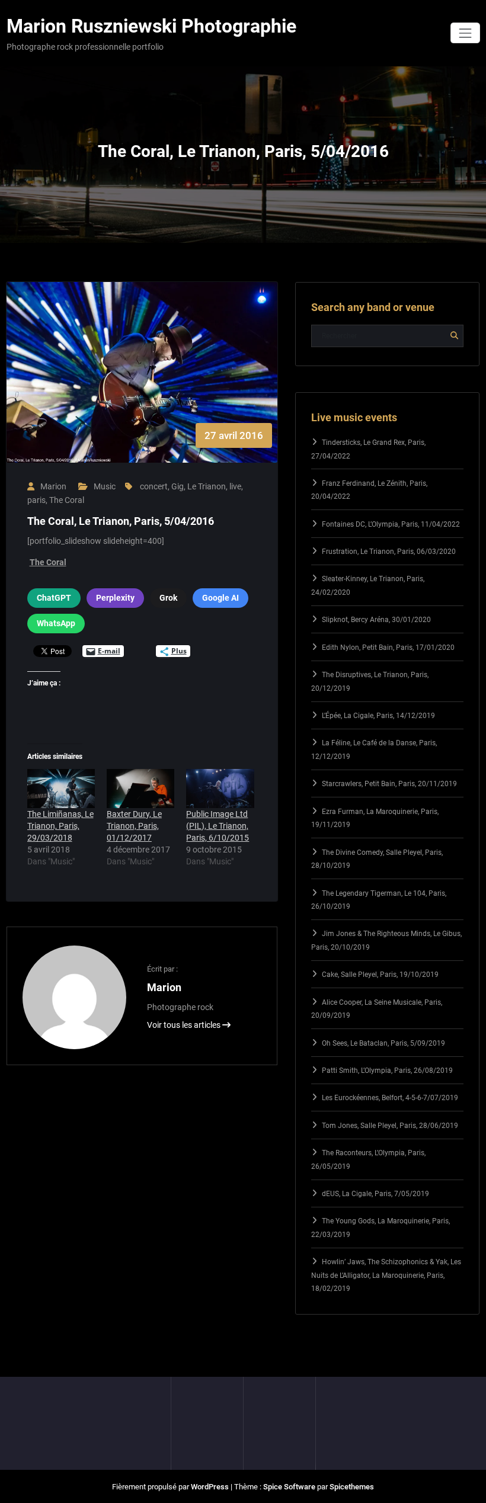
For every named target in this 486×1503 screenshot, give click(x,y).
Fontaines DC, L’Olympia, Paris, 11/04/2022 (391, 524)
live (235, 486)
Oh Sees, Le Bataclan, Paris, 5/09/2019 (383, 1043)
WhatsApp (56, 623)
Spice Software (289, 1486)
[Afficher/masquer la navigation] (464, 33)
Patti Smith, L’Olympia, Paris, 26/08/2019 (387, 1070)
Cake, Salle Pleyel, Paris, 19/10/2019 (380, 974)
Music (105, 486)
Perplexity (115, 598)
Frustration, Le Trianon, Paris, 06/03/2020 (389, 551)
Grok (168, 598)
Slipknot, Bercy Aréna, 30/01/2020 (376, 620)
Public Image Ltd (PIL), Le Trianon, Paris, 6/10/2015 (217, 825)
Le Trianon (206, 486)
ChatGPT (54, 598)
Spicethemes (352, 1486)
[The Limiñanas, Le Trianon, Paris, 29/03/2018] (61, 788)
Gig (177, 486)
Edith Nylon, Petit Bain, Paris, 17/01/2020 (388, 647)
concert (154, 486)
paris (36, 500)
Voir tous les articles (184, 1025)
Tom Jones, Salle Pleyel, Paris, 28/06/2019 (390, 1125)
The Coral (66, 500)
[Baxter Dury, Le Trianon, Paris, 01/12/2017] (140, 788)
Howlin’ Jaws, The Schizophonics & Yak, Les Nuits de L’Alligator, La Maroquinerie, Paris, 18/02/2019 (386, 1275)
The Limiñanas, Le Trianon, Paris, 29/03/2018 (60, 825)
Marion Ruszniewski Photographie (151, 26)
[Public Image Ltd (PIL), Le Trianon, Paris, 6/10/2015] (220, 788)
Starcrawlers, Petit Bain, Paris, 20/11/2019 (389, 784)
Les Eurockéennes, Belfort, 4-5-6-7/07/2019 (390, 1098)
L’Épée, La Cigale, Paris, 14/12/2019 (378, 716)
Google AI (220, 598)
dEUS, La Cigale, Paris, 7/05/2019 (375, 1194)
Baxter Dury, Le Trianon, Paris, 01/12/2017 (134, 825)
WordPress (210, 1486)
